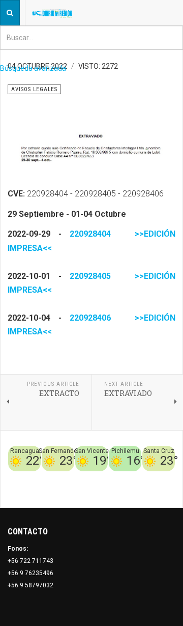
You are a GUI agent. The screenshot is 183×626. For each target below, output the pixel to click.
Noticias (162, 490)
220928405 (90, 276)
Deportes (134, 477)
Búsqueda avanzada (33, 68)
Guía (141, 490)
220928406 (90, 318)
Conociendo (82, 477)
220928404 (90, 234)
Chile (110, 477)
